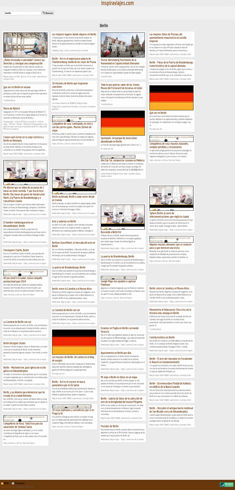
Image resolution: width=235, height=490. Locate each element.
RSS (6, 483)
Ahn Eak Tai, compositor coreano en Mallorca (122, 160)
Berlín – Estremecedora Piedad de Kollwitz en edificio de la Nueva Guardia (170, 385)
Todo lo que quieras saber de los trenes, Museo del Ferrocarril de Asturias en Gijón (121, 86)
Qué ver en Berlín (157, 112)
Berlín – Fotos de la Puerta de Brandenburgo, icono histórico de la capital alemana (171, 64)
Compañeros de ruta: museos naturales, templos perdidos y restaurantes (168, 145)
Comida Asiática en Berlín (162, 337)
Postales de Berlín (110, 426)
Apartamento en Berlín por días (116, 352)
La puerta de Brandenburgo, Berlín (117, 256)
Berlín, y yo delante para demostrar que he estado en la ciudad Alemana (24, 393)
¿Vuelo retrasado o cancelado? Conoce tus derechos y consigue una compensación (24, 61)
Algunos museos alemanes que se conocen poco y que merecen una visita (170, 246)
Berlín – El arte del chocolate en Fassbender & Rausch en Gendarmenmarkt (170, 360)
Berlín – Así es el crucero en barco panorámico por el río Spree (68, 383)
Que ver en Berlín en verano (16, 87)
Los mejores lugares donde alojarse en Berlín (74, 34)
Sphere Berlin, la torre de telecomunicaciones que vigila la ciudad (169, 214)
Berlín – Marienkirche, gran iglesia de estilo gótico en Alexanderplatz (24, 369)
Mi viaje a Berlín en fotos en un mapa (119, 377)
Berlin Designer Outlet (14, 343)
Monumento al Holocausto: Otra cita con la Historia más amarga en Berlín (170, 311)
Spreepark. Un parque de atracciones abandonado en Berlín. (119, 139)
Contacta (19, 483)
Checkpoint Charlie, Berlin (16, 250)
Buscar (49, 13)
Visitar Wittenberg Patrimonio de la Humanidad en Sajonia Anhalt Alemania (120, 61)
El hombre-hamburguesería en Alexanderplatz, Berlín (18, 224)
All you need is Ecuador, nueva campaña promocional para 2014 (22, 279)
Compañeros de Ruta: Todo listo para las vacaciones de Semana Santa (23, 425)
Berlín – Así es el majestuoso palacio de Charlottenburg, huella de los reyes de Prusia (74, 60)
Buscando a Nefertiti (111, 232)
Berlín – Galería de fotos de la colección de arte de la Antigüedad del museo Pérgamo (121, 400)
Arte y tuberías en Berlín (64, 221)
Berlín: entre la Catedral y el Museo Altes (169, 288)
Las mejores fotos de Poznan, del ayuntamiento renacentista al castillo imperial (167, 37)
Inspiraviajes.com (8, 487)
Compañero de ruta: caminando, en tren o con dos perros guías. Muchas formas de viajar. (72, 127)
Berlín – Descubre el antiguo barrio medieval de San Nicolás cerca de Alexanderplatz (171, 409)
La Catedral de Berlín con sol (66, 310)
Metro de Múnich (11, 108)
